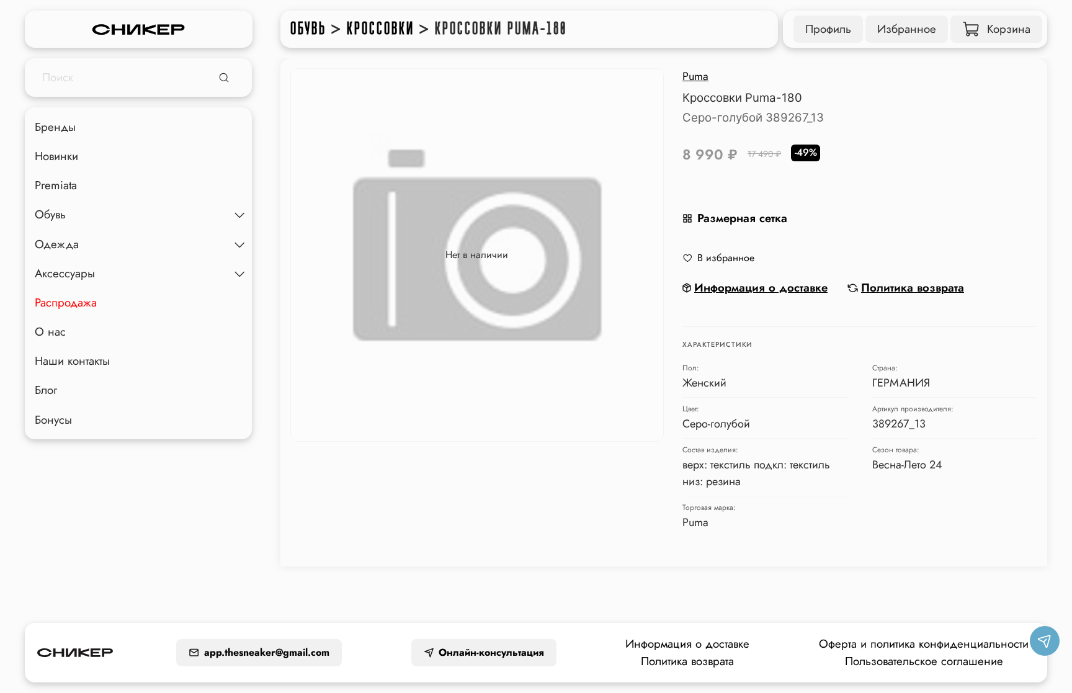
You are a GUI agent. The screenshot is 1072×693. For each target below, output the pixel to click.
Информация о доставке (687, 643)
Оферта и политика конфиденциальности (924, 643)
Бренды (55, 126)
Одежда (57, 244)
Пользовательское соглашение (924, 661)
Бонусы (53, 419)
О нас (50, 331)
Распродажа (66, 302)
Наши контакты (72, 360)
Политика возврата (687, 661)
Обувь (308, 28)
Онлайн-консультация (491, 652)
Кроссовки (380, 28)
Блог (46, 390)
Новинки (56, 156)
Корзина (1008, 28)
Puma (695, 76)
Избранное (906, 28)
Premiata (56, 185)
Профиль (828, 28)
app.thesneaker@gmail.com (266, 652)
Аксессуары (65, 273)
